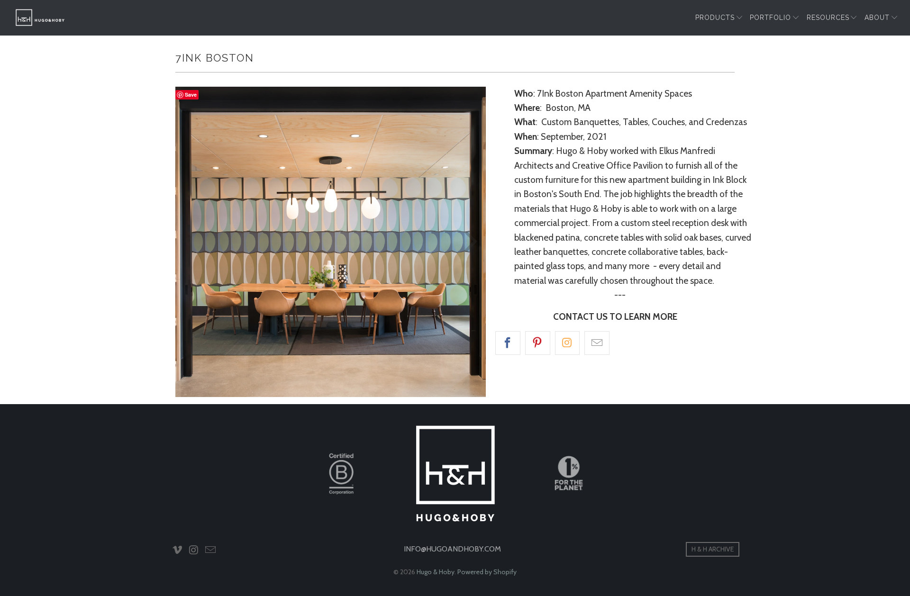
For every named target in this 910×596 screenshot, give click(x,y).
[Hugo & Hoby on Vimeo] (178, 550)
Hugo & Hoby (436, 572)
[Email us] (597, 343)
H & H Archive (713, 549)
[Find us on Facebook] (507, 343)
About (877, 17)
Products (715, 17)
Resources (828, 17)
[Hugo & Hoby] (40, 17)
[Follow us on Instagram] (567, 343)
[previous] (192, 242)
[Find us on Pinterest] (537, 343)
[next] (469, 242)
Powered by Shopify (487, 572)
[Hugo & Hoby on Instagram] (194, 550)
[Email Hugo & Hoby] (210, 550)
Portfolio (770, 17)
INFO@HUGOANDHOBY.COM (452, 548)
